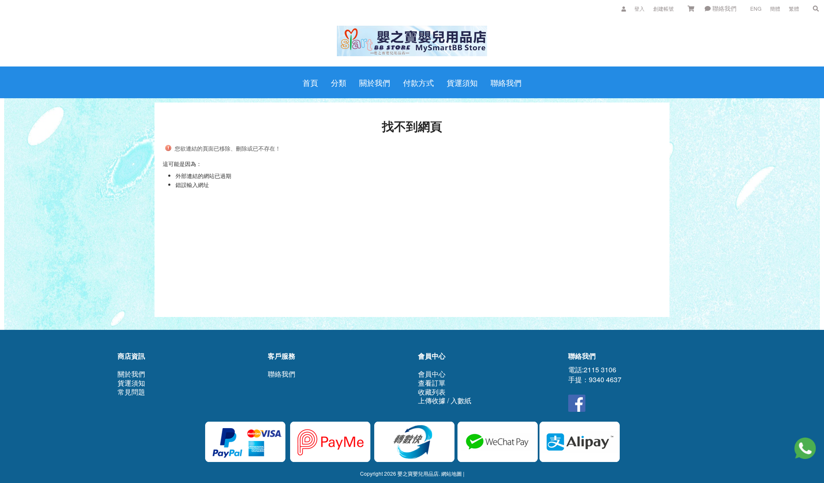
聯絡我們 (723, 8)
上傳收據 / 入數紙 (444, 400)
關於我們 (131, 374)
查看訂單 (431, 383)
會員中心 (431, 374)
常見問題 (131, 392)
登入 (639, 8)
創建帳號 (663, 8)
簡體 (775, 8)
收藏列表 (431, 392)
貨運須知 (131, 383)
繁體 (794, 8)
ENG (755, 8)
